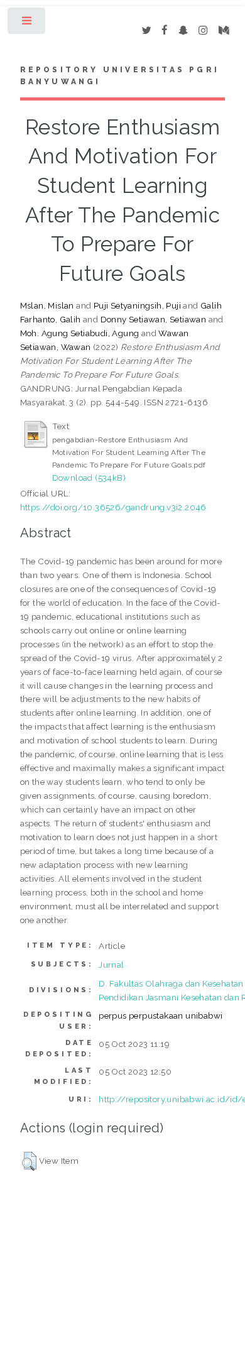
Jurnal (111, 965)
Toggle (27, 23)
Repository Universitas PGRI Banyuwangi (119, 76)
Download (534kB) (89, 478)
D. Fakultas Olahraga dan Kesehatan (171, 983)
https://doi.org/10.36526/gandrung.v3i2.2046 (113, 507)
